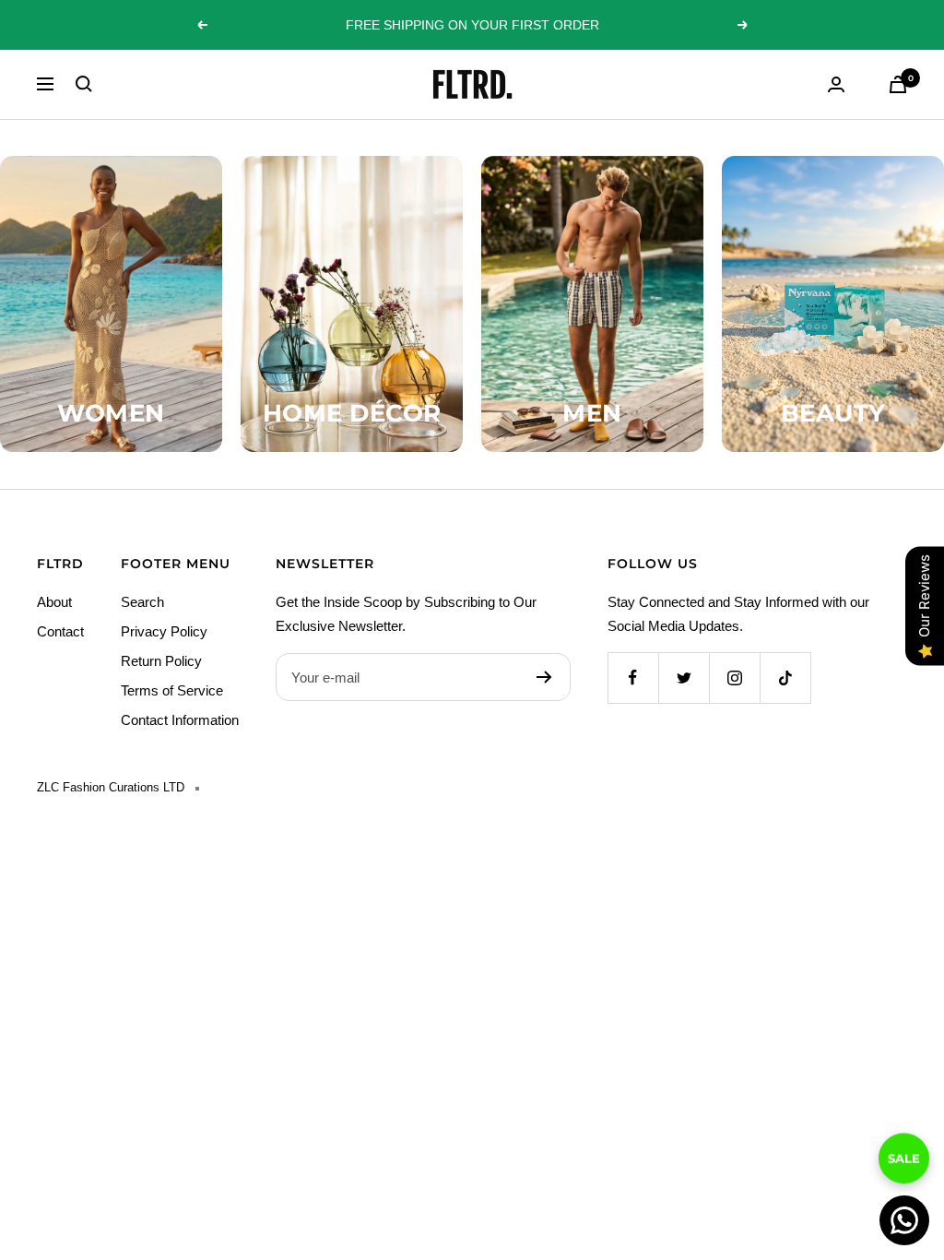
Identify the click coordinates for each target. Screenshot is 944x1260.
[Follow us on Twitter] (683, 677)
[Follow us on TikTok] (785, 677)
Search (142, 602)
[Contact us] (904, 1220)
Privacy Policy (164, 631)
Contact (60, 631)
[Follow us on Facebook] (633, 677)
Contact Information (180, 720)
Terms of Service (172, 690)
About (54, 602)
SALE (904, 1143)
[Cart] (898, 84)
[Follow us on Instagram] (734, 677)
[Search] (84, 84)
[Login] (836, 84)
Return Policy (161, 661)
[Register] (544, 677)
